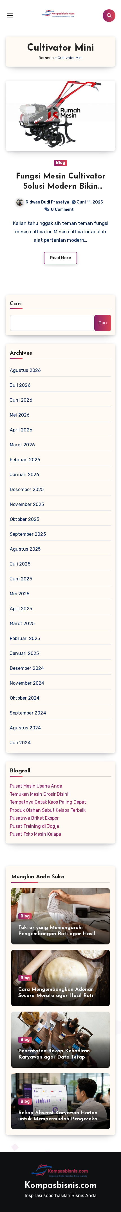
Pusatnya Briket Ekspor (34, 818)
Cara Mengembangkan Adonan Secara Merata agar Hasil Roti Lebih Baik (56, 995)
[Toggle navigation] (10, 15)
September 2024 (28, 713)
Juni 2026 (21, 400)
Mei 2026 (20, 415)
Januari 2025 (24, 653)
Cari (16, 304)
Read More (60, 257)
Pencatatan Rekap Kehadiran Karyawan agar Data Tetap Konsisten (54, 1057)
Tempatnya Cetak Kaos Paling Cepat (48, 802)
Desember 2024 (27, 668)
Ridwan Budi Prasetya (47, 202)
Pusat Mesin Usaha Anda (36, 786)
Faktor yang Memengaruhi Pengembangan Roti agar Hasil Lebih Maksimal (56, 933)
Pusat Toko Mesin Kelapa (35, 834)
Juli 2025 (20, 564)
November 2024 (27, 683)
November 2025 (27, 504)
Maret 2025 (22, 623)
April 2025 (21, 608)
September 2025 (28, 534)
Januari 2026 (24, 474)
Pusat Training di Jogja (34, 826)
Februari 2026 (25, 459)
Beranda (46, 58)
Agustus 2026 (25, 370)
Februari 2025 (25, 638)
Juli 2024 (20, 742)
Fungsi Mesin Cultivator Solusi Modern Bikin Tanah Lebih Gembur (61, 187)
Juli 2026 (20, 385)
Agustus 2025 (25, 549)
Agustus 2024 (25, 728)
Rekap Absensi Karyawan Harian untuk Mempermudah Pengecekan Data (59, 1119)
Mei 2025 (20, 593)
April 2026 (21, 430)
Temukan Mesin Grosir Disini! (40, 794)
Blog (60, 162)
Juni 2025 (21, 579)
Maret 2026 (22, 444)
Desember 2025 (27, 489)
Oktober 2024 (24, 698)
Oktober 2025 (24, 519)
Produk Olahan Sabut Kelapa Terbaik (48, 810)
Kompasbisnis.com (60, 1185)
